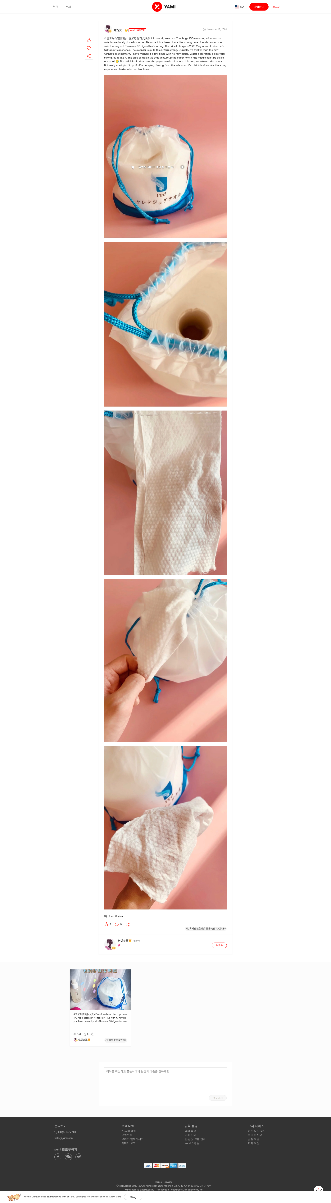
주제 (68, 6)
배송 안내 (190, 1135)
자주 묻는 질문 (256, 1131)
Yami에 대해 (128, 1131)
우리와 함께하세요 (132, 1139)
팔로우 (219, 945)
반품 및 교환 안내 (195, 1139)
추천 (55, 6)
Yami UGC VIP (137, 30)
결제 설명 (190, 1131)
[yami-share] (130, 922)
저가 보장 (253, 1143)
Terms (158, 1181)
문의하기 (126, 1135)
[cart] (318, 1190)
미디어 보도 (128, 1143)
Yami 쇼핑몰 (192, 1143)
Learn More (115, 1196)
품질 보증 (253, 1139)
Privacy (168, 1181)
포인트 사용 (255, 1135)
